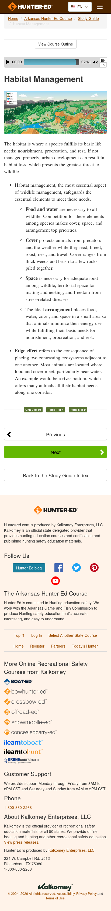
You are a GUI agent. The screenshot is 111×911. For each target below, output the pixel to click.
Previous (55, 434)
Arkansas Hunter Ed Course (48, 18)
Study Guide (88, 18)
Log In (36, 635)
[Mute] (95, 62)
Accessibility (66, 893)
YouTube (55, 580)
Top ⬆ (19, 635)
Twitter (76, 567)
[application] (55, 62)
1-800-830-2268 (18, 807)
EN (103, 60)
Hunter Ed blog (29, 568)
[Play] (8, 62)
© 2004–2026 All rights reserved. (32, 893)
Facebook (58, 567)
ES (103, 65)
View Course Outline (55, 44)
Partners (58, 646)
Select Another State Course (72, 635)
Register (37, 646)
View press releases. (21, 842)
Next (56, 452)
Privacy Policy (86, 893)
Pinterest (94, 567)
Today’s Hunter (85, 646)
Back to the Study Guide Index (55, 475)
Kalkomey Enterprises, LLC (71, 850)
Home (13, 18)
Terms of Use (55, 898)
